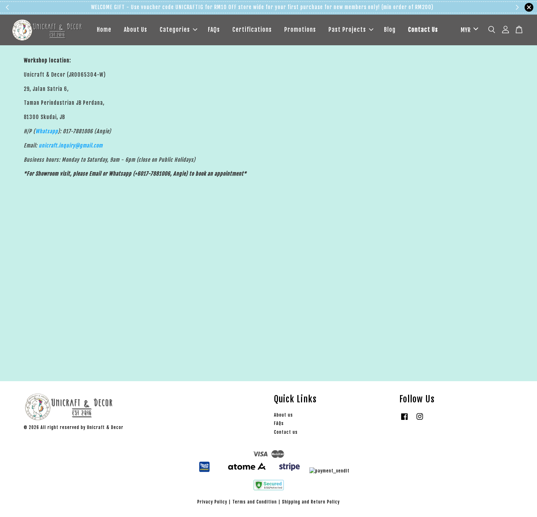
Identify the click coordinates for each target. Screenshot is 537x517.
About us (283, 415)
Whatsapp (46, 131)
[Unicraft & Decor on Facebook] (404, 420)
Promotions (300, 29)
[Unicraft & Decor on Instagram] (420, 420)
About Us (135, 29)
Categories (175, 29)
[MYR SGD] (468, 30)
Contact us (286, 432)
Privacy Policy (212, 502)
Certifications (252, 29)
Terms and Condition (254, 502)
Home (104, 29)
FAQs (214, 29)
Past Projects (347, 29)
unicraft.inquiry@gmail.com (71, 145)
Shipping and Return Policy (311, 502)
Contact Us (423, 29)
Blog (390, 29)
